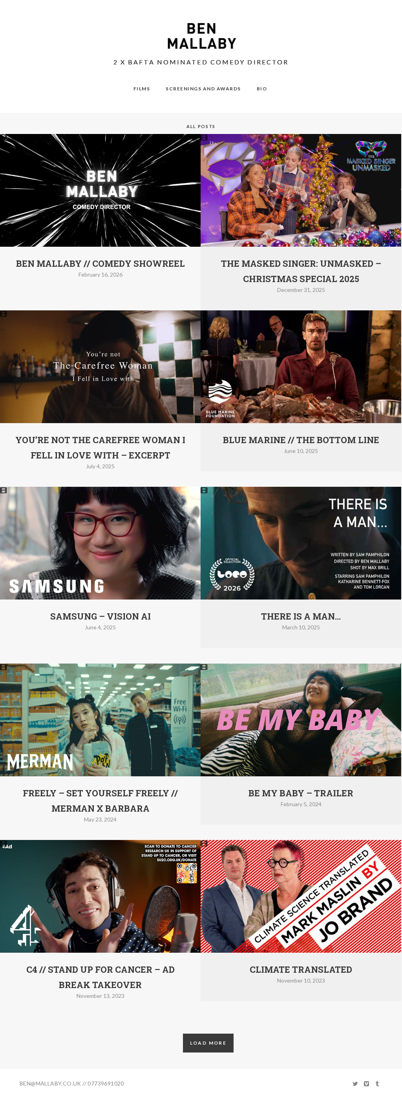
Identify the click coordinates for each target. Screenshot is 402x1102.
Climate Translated (301, 969)
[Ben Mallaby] (201, 35)
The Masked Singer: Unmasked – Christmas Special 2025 (301, 271)
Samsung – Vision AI (100, 616)
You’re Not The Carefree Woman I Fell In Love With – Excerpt (100, 447)
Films (141, 89)
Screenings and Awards (203, 89)
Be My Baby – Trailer (301, 793)
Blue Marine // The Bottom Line (301, 440)
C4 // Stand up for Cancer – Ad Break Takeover (100, 977)
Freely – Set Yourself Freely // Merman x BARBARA (100, 800)
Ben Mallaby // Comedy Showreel (100, 263)
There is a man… (301, 616)
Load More (208, 1043)
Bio (262, 89)
